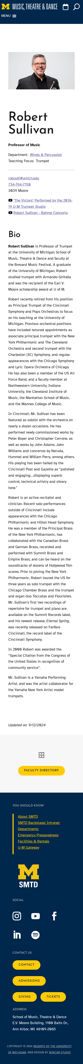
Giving (25, 997)
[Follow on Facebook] (58, 916)
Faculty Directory (41, 770)
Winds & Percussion (46, 155)
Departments (28, 829)
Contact (26, 964)
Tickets (53, 997)
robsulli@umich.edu (23, 178)
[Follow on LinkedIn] (21, 934)
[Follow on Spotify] (39, 934)
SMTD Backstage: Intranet (39, 823)
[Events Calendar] (65, 8)
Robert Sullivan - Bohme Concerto (40, 213)
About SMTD (28, 816)
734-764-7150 (19, 184)
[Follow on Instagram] (21, 916)
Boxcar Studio (60, 1052)
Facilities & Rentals (33, 841)
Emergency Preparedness (38, 835)
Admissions (29, 980)
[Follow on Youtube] (39, 916)
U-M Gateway (28, 847)
